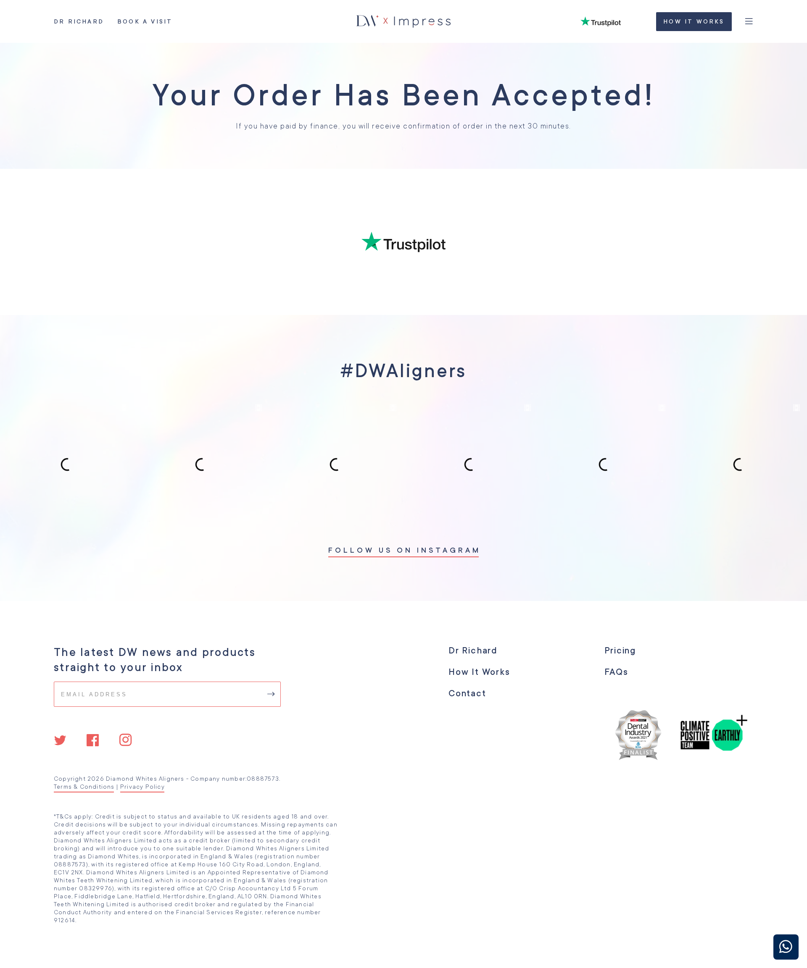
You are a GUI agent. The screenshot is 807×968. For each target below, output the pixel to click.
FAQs (616, 672)
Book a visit (144, 21)
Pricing (620, 650)
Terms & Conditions (84, 786)
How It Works (693, 21)
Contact (466, 693)
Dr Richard (79, 21)
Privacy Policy (142, 786)
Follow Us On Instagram (403, 550)
